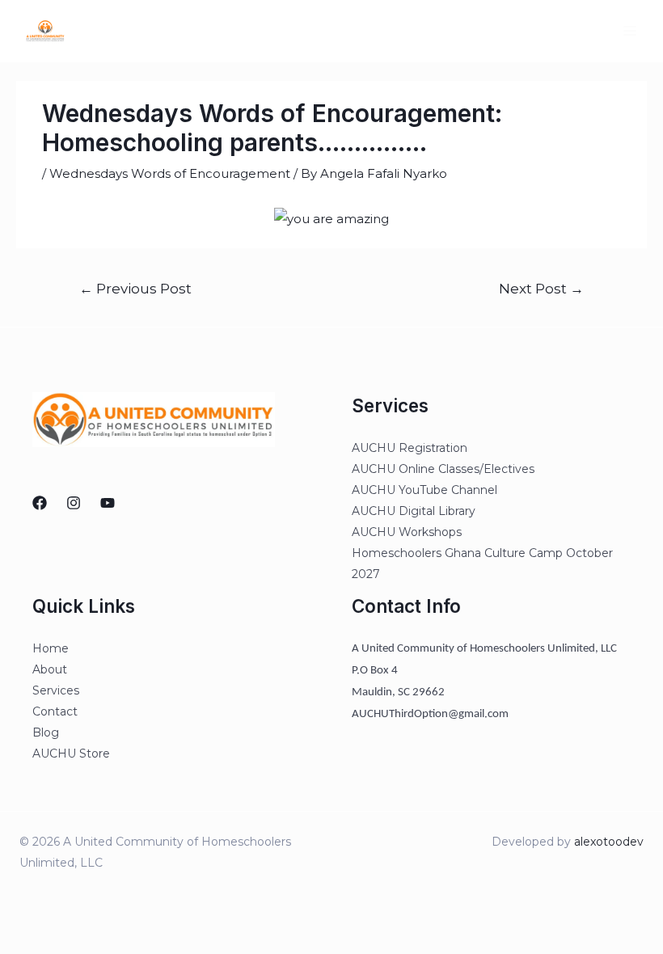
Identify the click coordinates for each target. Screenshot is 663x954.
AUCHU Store (71, 753)
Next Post (541, 288)
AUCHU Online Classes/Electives (443, 469)
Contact (55, 711)
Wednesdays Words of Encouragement (169, 173)
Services (55, 690)
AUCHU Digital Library (413, 511)
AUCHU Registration (409, 448)
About (49, 669)
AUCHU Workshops (407, 532)
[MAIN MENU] (630, 31)
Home (50, 648)
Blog (45, 732)
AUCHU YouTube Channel (424, 490)
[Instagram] (73, 503)
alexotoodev (609, 841)
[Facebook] (39, 503)
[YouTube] (107, 503)
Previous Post (135, 288)
